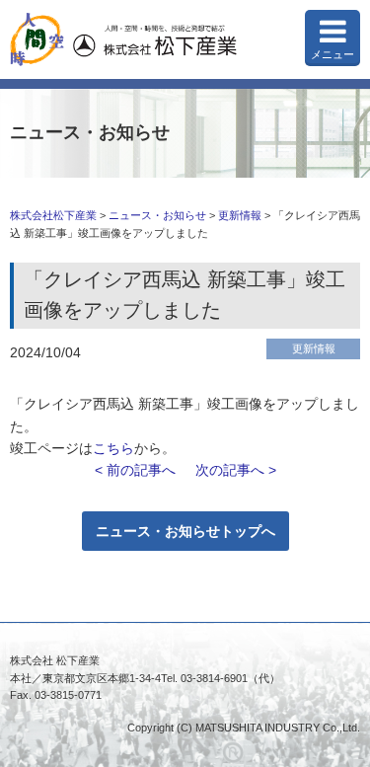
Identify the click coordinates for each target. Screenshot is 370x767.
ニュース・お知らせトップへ (185, 531)
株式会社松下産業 (53, 215)
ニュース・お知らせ (157, 215)
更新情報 (239, 215)
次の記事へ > (235, 470)
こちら (113, 448)
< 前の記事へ (135, 470)
